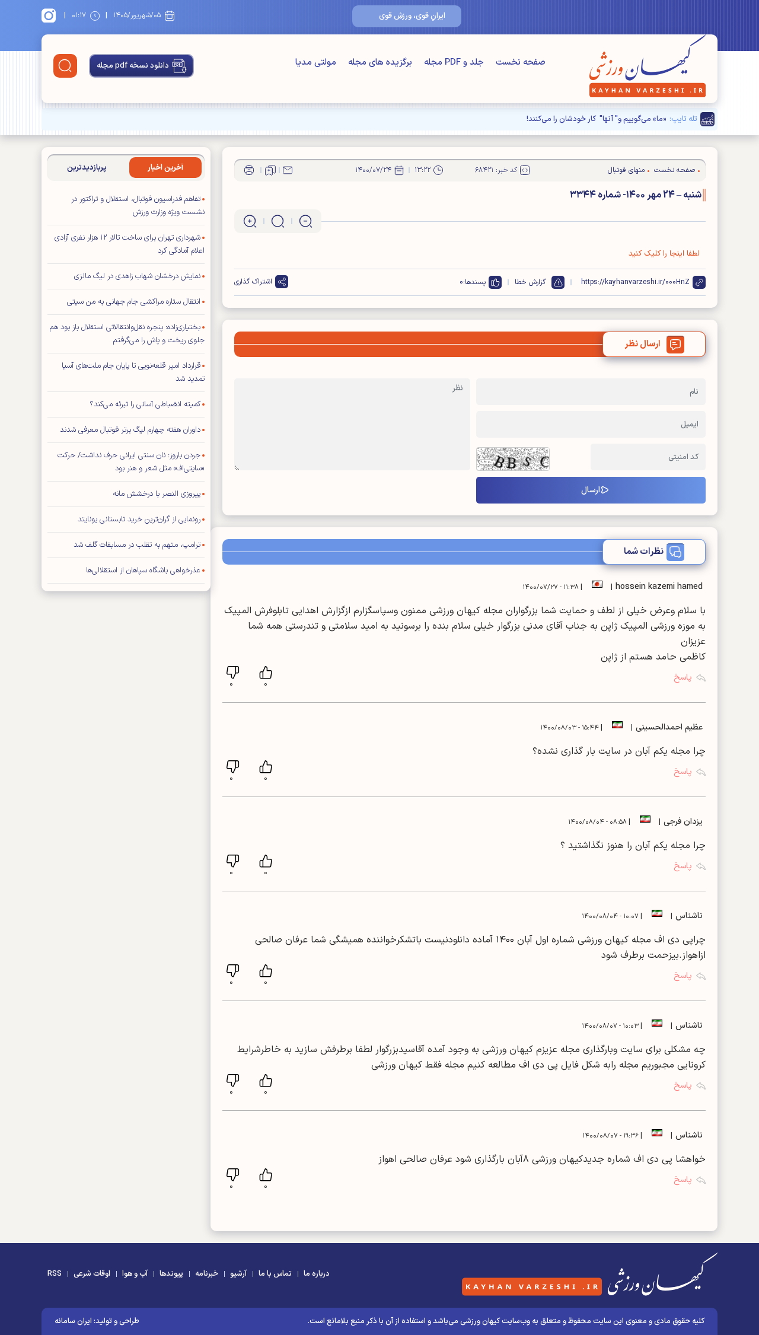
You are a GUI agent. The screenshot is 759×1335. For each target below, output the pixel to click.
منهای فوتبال (626, 170)
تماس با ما (275, 1274)
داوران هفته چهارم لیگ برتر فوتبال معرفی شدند (130, 430)
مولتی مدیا (315, 62)
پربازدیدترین (87, 168)
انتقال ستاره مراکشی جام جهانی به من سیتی (133, 302)
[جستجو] (65, 66)
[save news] (270, 170)
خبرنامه (206, 1274)
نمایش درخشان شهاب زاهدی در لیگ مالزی (137, 276)
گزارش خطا (530, 282)
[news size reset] (277, 221)
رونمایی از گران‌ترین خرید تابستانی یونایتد (139, 519)
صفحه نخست (521, 62)
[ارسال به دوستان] (287, 170)
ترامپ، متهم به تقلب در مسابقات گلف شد (137, 545)
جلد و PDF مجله (454, 62)
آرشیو (238, 1274)
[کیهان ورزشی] (647, 65)
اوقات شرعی (92, 1274)
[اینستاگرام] (50, 15)
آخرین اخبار (165, 168)
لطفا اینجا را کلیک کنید (664, 254)
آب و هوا (135, 1274)
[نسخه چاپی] (249, 170)
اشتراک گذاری (253, 281)
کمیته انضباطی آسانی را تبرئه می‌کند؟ (145, 404)
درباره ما (317, 1274)
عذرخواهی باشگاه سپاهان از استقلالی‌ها (143, 570)
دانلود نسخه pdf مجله (133, 66)
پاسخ (683, 677)
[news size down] (305, 221)
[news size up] (250, 221)
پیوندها (171, 1274)
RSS (54, 1274)
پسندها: (474, 282)
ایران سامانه (73, 1321)
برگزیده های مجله (380, 62)
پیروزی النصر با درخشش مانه (156, 494)
